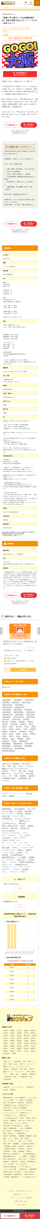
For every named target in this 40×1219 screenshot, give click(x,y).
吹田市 (11, 726)
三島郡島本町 (23, 741)
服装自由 (14, 1161)
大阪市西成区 (19, 714)
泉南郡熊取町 (6, 746)
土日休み (20, 852)
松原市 (31, 731)
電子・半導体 (24, 1138)
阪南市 (14, 741)
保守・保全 (22, 771)
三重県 (26, 1041)
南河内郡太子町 (7, 748)
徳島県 (5, 1048)
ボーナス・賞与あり (8, 830)
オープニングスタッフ (10, 1113)
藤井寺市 (26, 736)
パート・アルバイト (18, 1087)
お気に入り (25, 4)
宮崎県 (33, 1051)
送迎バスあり (21, 859)
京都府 (5, 1043)
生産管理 (23, 776)
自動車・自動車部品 (9, 1136)
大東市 (4, 734)
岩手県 (19, 1030)
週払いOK (14, 828)
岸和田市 (23, 724)
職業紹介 (12, 796)
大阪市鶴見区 (6, 717)
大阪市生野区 (17, 709)
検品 (14, 766)
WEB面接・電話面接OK (11, 1177)
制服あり (6, 1161)
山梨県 (26, 1038)
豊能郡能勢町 (17, 743)
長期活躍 (5, 855)
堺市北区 (5, 724)
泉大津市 (19, 726)
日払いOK (5, 828)
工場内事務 (6, 1079)
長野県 (33, 1038)
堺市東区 (13, 722)
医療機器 (16, 1143)
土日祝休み (25, 869)
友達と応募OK (28, 1174)
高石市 (18, 736)
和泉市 (11, 734)
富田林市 (5, 731)
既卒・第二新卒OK (9, 1102)
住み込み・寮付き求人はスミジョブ (20, 1191)
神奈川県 (27, 1035)
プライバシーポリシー (18, 1198)
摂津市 (11, 736)
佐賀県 (5, 1051)
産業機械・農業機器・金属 (27, 1136)
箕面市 (18, 734)
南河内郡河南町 (20, 748)
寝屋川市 (13, 731)
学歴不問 (20, 813)
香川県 (12, 1048)
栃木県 (26, 1033)
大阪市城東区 (6, 712)
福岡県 (33, 1048)
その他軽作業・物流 (8, 778)
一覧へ (20, 888)
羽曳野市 (33, 734)
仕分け (21, 766)
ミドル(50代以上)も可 (28, 1177)
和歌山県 (34, 1043)
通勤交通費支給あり (8, 857)
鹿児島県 (6, 1053)
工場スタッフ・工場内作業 (9, 28)
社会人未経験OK (19, 809)
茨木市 (18, 729)
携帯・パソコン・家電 (10, 1138)
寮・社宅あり (6, 838)
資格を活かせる (24, 1105)
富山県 (5, 1038)
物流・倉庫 (6, 847)
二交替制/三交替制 (9, 1149)
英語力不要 (6, 816)
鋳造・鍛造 (30, 773)
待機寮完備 (32, 1169)
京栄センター (6, 687)
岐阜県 (5, 1041)
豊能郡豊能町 (6, 743)
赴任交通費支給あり (17, 855)
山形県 (5, 1033)
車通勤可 (32, 857)
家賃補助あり (21, 1133)
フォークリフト (18, 773)
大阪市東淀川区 (20, 707)
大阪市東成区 (6, 709)
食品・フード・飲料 (25, 1141)
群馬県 (33, 1033)
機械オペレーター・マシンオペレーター (15, 768)
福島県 (12, 1033)
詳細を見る (23, 670)
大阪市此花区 (29, 700)
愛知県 (19, 1041)
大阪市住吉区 (30, 712)
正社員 (4, 796)
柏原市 (25, 734)
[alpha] (8, 3)
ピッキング (29, 766)
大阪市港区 (15, 702)
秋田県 (33, 1030)
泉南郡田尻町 (17, 746)
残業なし (30, 1151)
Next (39, 630)
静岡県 (12, 1041)
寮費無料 (30, 826)
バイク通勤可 (22, 857)
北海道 (5, 1030)
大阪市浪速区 (19, 705)
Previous (1, 630)
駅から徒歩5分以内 (9, 1159)
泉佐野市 (33, 729)
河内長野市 (22, 731)
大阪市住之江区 (18, 717)
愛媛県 (19, 1048)
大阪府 (12, 1043)
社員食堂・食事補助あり (27, 862)
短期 (14, 1151)
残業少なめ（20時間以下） (12, 1154)
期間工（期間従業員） (10, 1128)
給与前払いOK (25, 828)
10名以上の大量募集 (19, 1108)
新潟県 (34, 1035)
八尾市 (25, 729)
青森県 (12, 1030)
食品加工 (5, 771)
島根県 (12, 1046)
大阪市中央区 (16, 719)
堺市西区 (22, 722)
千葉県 (12, 1035)
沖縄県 (14, 1053)
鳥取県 (5, 1046)
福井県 (19, 1038)
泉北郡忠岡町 (29, 743)
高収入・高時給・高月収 (10, 826)
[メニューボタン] (37, 3)
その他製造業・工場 (24, 778)
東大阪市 (5, 738)
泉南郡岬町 (28, 746)
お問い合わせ (21, 1204)
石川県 (12, 1038)
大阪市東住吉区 (7, 714)
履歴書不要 (18, 1174)
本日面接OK (23, 1169)
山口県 (33, 1046)
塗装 (16, 776)
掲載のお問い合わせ (21, 1201)
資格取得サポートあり (21, 1131)
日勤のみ (21, 850)
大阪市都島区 (6, 700)
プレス (4, 776)
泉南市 (12, 738)
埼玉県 (5, 1035)
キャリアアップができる (23, 818)
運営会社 (17, 1194)
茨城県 (19, 1033)
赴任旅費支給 (7, 1174)
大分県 (26, 1051)
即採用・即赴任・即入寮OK (12, 1172)
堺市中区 (5, 722)
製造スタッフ (6, 31)
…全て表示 (5, 34)
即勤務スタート (24, 821)
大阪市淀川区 (30, 714)
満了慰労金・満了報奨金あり (12, 1126)
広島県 (26, 1046)
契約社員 (29, 793)
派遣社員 (6, 1087)
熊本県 (19, 1051)
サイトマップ (24, 1194)
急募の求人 (22, 823)
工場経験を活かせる (21, 864)
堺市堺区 (26, 719)
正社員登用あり (7, 818)
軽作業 (27, 28)
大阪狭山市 (6, 741)
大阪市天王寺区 (7, 705)
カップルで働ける (24, 1166)
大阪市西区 (6, 702)
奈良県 (26, 1043)
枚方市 (11, 729)
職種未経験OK (7, 809)
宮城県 (26, 1030)
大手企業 (31, 859)
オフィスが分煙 (21, 1164)
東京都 (19, 1035)
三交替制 (20, 1149)
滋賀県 (33, 1041)
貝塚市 (33, 726)
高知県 (26, 1048)
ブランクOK (31, 809)
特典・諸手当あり (9, 1133)
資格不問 (28, 813)
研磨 (11, 1074)
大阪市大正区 (26, 702)
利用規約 (28, 1198)
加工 (3, 766)
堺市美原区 (14, 724)
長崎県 (12, 1051)
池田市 (4, 726)
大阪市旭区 (28, 709)
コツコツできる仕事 (9, 1169)
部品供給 (14, 1069)
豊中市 (31, 724)
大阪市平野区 (30, 717)
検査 (9, 766)
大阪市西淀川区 (7, 707)
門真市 (4, 736)
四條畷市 (20, 738)
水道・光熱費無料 (26, 1128)
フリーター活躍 (7, 811)
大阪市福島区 (17, 700)
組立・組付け (20, 28)
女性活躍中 (28, 811)
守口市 (4, 729)
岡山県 (19, 1046)
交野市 (28, 738)
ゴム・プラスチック (9, 1141)
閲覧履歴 (31, 4)
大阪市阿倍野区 (18, 712)
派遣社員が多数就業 (9, 1166)
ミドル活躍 (18, 811)
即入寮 (23, 826)
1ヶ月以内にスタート (9, 823)
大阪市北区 (6, 719)
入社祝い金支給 (29, 1172)
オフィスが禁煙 (8, 1164)
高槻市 (26, 726)
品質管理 (32, 776)
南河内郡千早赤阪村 (8, 751)
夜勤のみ (29, 850)
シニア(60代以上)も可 (10, 1118)
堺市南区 (30, 722)
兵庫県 (19, 1043)
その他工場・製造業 (27, 1143)
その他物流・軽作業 (9, 1146)
